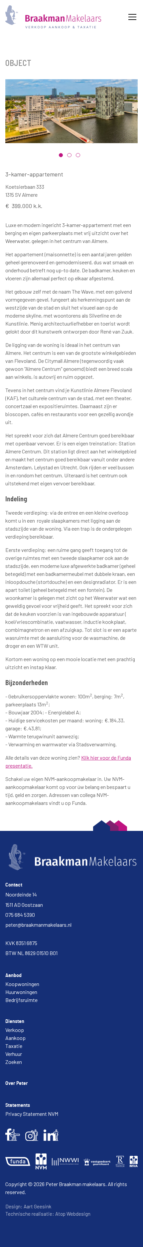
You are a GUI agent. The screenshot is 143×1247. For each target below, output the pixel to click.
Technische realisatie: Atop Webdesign (47, 1214)
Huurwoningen (21, 992)
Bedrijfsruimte (21, 1000)
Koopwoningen (22, 984)
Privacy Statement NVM (31, 1114)
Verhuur (13, 1054)
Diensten (14, 1021)
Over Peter (16, 1083)
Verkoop (14, 1030)
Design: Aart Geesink (28, 1206)
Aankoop (15, 1038)
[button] (131, 17)
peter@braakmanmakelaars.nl (38, 924)
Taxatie (13, 1046)
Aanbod (13, 975)
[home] (53, 17)
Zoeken (13, 1062)
